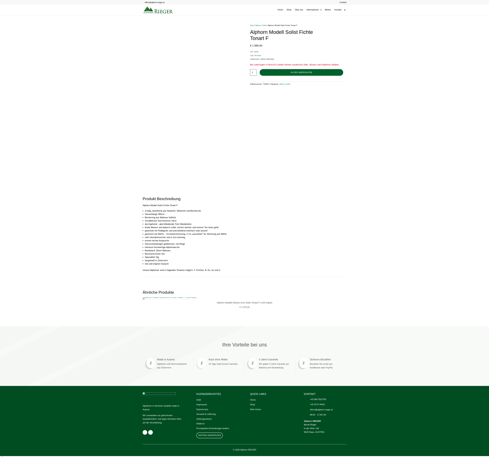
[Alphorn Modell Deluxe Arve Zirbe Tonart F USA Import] (170, 297)
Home (280, 10)
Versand (257, 55)
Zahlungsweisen (204, 419)
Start (252, 25)
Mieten (328, 10)
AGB (198, 400)
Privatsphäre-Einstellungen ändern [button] (212, 428)
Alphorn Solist (260, 25)
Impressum (201, 404)
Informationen (313, 10)
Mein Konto (255, 409)
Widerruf (200, 423)
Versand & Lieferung (206, 414)
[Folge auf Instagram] (150, 432)
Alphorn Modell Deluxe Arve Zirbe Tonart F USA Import (244, 302)
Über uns (299, 10)
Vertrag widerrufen (209, 435)
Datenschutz (202, 409)
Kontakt (337, 10)
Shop (289, 10)
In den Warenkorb (301, 72)
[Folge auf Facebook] (145, 432)
